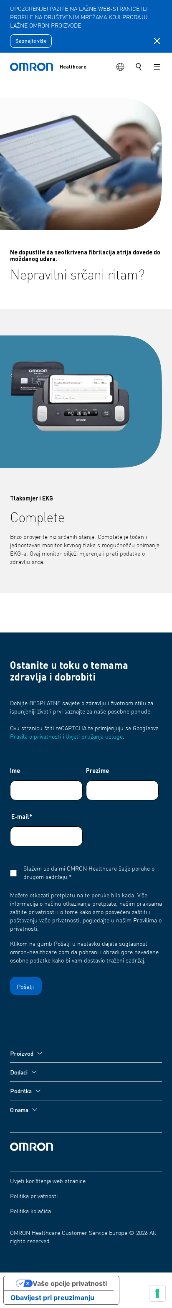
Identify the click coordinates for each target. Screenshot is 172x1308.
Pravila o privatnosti (35, 737)
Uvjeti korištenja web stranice (48, 1181)
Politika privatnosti (34, 1196)
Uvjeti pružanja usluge (94, 737)
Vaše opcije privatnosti (70, 1283)
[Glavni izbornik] (157, 67)
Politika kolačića (30, 1211)
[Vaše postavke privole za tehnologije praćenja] (157, 1293)
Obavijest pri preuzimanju (52, 1297)
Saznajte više (30, 41)
